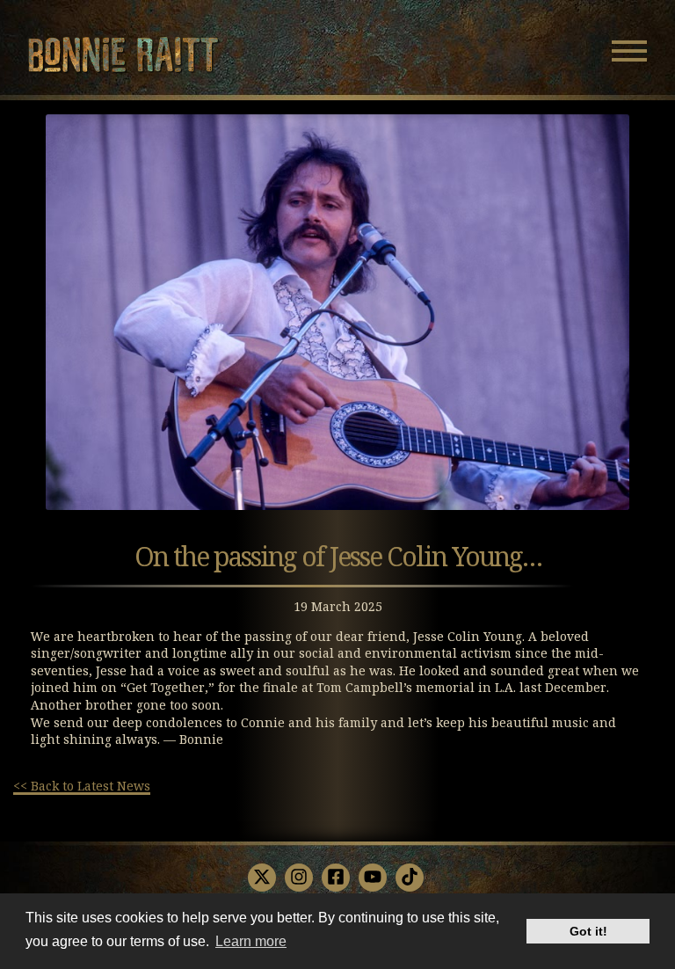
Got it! (588, 931)
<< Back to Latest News (81, 786)
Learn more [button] (251, 941)
